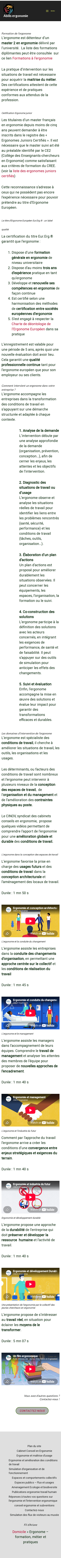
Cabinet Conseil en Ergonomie (34, 1450)
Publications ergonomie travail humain (34, 1492)
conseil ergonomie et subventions (34, 1505)
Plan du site (34, 1446)
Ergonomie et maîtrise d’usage (34, 1455)
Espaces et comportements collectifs (34, 1477)
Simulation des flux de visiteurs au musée (34, 1514)
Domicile (19, 1532)
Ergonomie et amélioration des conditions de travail (33, 1462)
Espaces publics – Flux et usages (34, 1482)
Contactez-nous (34, 1510)
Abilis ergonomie (16, 16)
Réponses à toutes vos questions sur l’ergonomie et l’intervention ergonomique (33, 1498)
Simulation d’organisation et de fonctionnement (27, 1471)
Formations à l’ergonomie (32, 58)
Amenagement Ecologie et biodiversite (34, 1487)
